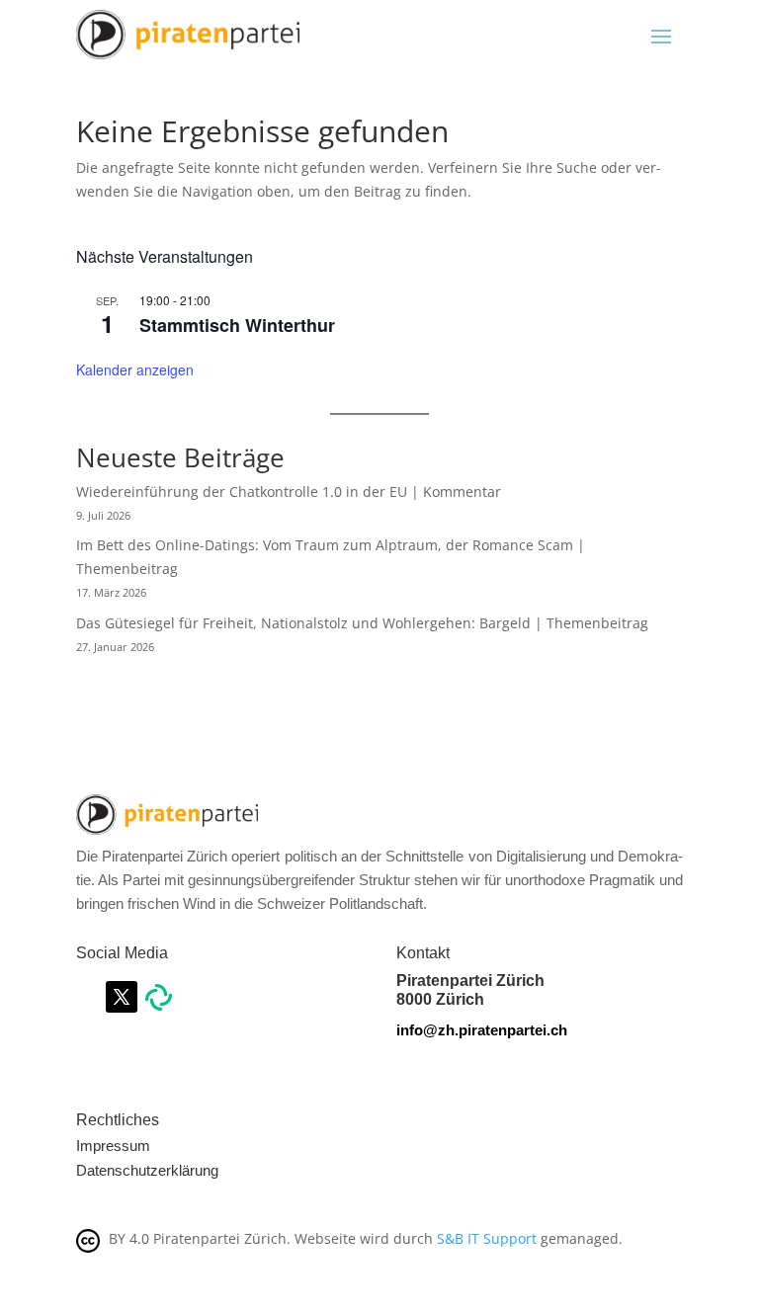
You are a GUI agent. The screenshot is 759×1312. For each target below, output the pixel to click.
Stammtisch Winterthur (237, 325)
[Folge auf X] (121, 997)
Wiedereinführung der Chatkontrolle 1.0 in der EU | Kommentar (288, 491)
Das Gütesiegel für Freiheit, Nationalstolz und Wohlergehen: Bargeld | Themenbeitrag (362, 623)
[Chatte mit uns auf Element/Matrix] (158, 1005)
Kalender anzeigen (135, 369)
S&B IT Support (487, 1238)
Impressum (113, 1145)
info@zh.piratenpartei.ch (481, 1030)
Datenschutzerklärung (147, 1170)
